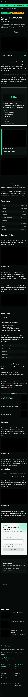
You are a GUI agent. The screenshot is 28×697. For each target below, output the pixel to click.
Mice (16, 675)
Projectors (3, 666)
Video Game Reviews (6, 683)
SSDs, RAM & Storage (20, 671)
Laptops (17, 666)
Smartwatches (4, 677)
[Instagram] (5, 659)
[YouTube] (14, 659)
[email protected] (9, 546)
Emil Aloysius (15, 634)
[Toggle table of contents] (25, 55)
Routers (3, 675)
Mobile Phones (4, 668)
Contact (17, 683)
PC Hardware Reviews (11, 8)
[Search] (18, 2)
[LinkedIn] (11, 659)
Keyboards (17, 673)
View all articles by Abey (9, 570)
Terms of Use (18, 687)
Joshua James (16, 614)
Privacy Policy (19, 552)
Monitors (17, 668)
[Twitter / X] (8, 659)
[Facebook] (2, 659)
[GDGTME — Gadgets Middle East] (5, 2)
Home (2, 8)
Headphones (4, 673)
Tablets (3, 671)
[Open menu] (26, 2)
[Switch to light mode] (22, 2)
